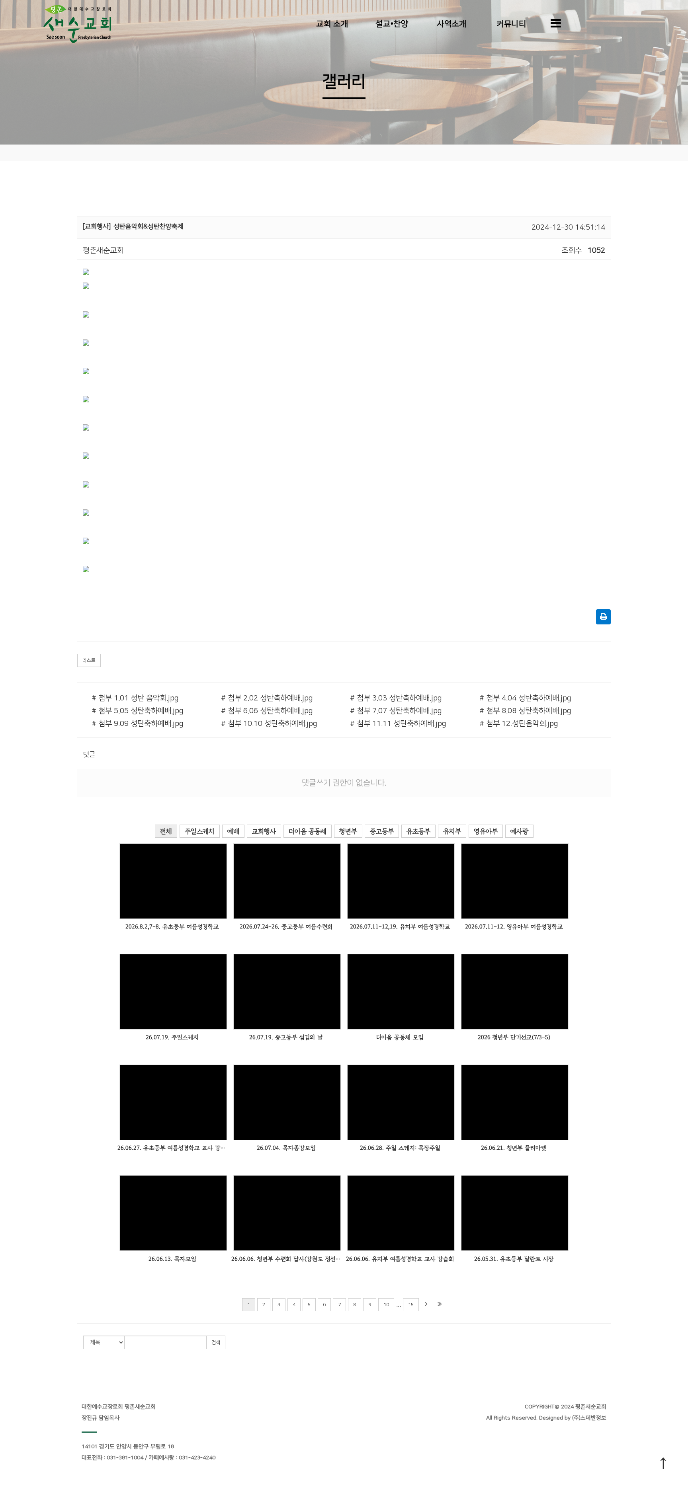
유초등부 (418, 831)
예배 (233, 831)
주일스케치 (200, 831)
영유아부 (486, 831)
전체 (166, 831)
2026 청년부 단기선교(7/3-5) (514, 1037)
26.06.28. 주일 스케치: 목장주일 (400, 1148)
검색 (215, 1342)
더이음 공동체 (307, 831)
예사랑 (519, 831)
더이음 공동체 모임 (400, 1037)
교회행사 (264, 831)
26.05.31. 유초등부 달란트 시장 (514, 1259)
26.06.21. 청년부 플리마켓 (514, 1148)
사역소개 (451, 24)
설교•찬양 (391, 24)
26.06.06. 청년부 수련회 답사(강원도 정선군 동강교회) (286, 1259)
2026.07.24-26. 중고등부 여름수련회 (286, 927)
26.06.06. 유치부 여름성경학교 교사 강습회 (400, 1259)
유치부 (452, 831)
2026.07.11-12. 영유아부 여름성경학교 (514, 927)
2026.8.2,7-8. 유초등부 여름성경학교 (172, 927)
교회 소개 (332, 24)
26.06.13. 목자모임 (172, 1259)
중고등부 (382, 831)
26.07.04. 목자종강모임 (286, 1148)
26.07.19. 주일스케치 (172, 1037)
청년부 (348, 831)
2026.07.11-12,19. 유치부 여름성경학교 (400, 927)
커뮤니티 (511, 24)
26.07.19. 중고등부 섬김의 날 (286, 1037)
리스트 (89, 660)
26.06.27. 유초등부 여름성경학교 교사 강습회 (172, 1148)
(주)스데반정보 (589, 1418)
